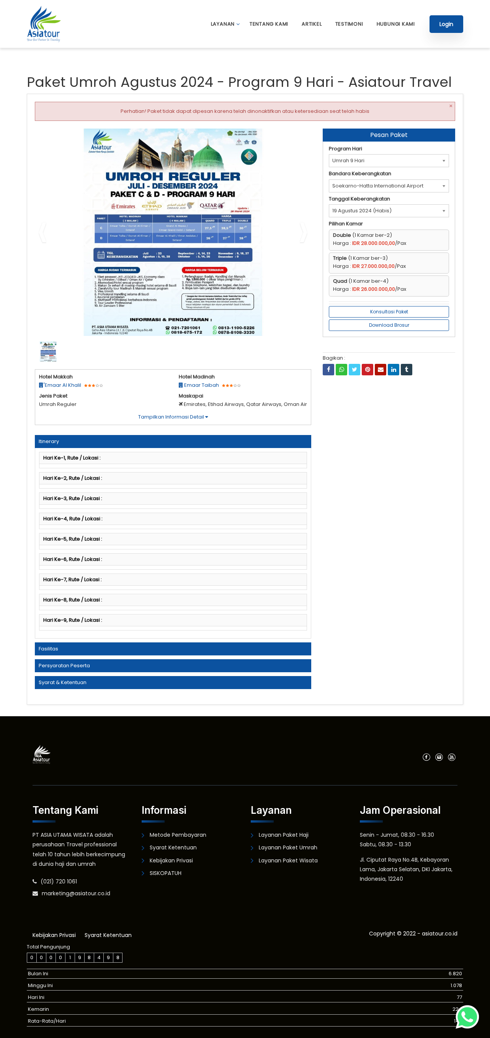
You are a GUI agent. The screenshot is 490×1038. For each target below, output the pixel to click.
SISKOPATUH (165, 873)
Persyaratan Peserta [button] (64, 665)
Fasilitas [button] (48, 648)
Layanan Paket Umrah (288, 847)
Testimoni (349, 24)
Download (290, 137)
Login (446, 24)
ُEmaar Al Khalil (62, 385)
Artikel (312, 24)
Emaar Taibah (201, 385)
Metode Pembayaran (178, 835)
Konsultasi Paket (389, 311)
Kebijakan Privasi (171, 860)
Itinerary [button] (49, 441)
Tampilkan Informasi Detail (171, 416)
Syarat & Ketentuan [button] (63, 682)
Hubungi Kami (396, 24)
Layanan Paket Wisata (288, 860)
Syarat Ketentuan (173, 847)
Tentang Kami (269, 24)
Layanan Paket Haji (284, 835)
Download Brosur (389, 325)
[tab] (173, 441)
